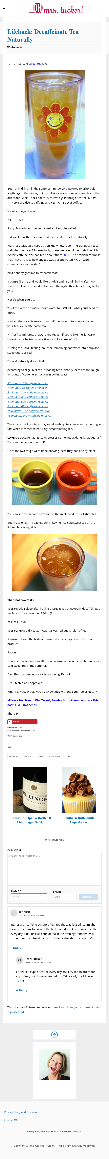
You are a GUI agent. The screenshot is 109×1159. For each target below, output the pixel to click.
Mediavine (89, 1145)
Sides (19, 736)
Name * (16, 891)
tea (69, 756)
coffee (40, 756)
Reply (17, 947)
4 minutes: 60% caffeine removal (27, 402)
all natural (13, 756)
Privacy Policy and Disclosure (21, 1112)
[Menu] (4, 8)
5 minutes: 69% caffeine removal (27, 406)
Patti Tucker (16, 727)
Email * (58, 891)
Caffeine (27, 756)
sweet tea (35, 64)
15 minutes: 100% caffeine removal (29, 415)
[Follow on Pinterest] (54, 1035)
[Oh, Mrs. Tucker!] (54, 8)
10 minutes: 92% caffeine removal (28, 411)
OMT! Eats (11, 736)
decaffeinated (55, 756)
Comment (14, 850)
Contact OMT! (12, 1120)
